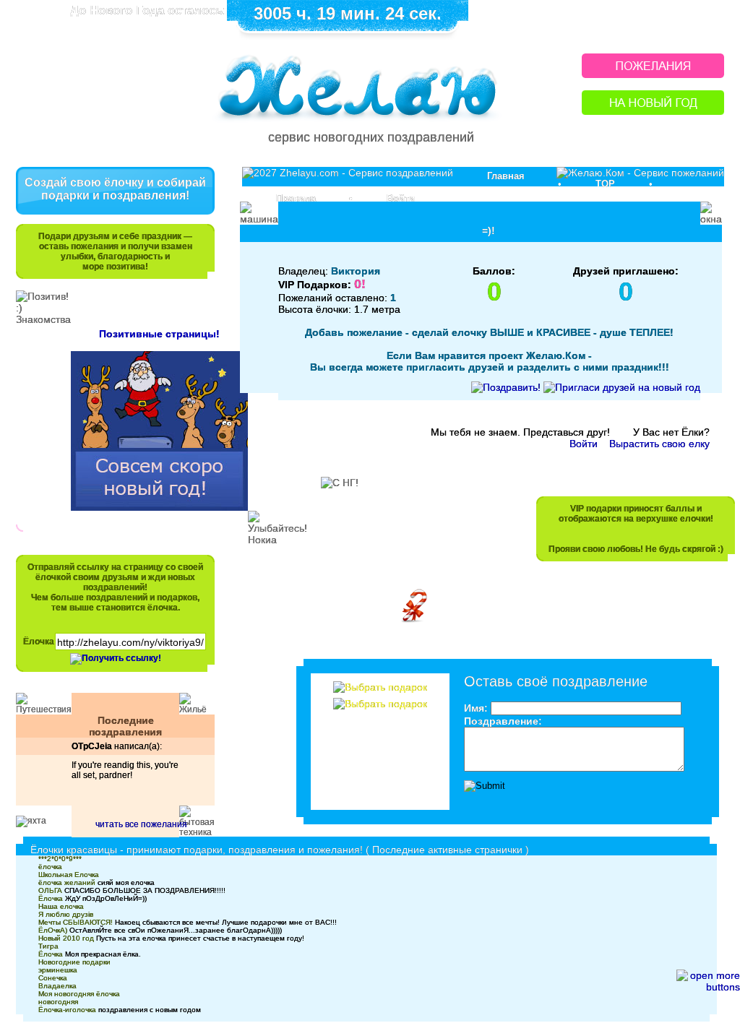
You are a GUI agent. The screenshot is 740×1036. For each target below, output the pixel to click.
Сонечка (52, 978)
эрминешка (57, 970)
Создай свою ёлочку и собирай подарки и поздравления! (115, 189)
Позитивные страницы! (159, 334)
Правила (296, 198)
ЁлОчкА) (52, 930)
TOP (605, 183)
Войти (401, 198)
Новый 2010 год (66, 938)
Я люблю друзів (65, 914)
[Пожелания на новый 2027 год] (653, 74)
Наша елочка (61, 906)
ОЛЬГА (50, 890)
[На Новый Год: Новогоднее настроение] (653, 111)
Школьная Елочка (68, 875)
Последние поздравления (125, 726)
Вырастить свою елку (659, 443)
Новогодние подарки (74, 962)
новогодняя (58, 1002)
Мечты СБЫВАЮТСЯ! (75, 922)
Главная (506, 175)
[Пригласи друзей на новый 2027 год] (621, 387)
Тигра (48, 946)
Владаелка (57, 986)
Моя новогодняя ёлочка (79, 994)
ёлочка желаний (66, 882)
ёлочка (50, 867)
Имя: (476, 708)
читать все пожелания (141, 824)
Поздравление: (503, 721)
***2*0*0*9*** (60, 859)
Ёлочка (38, 641)
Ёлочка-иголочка (67, 1010)
